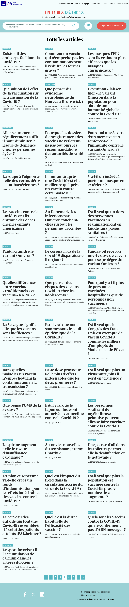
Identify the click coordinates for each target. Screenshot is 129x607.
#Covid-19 (6, 49)
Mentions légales (88, 595)
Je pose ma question (110, 25)
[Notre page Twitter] (33, 595)
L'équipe (85, 3)
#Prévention (50, 84)
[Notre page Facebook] (25, 595)
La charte (96, 3)
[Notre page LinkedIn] (42, 595)
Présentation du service (69, 3)
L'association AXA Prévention (115, 3)
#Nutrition (7, 172)
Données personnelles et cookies (95, 591)
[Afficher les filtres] (88, 26)
